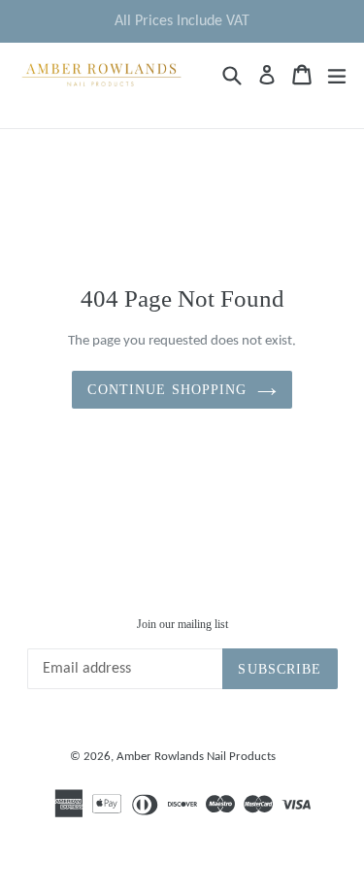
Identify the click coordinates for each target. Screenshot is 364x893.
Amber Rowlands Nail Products (196, 756)
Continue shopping (167, 389)
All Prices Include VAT (182, 21)
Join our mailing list (182, 624)
